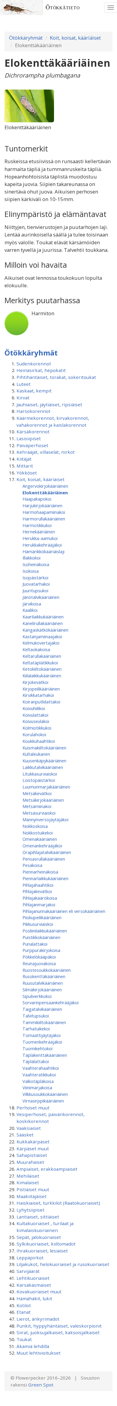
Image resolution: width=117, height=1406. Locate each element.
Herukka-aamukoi (40, 538)
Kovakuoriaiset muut (39, 1292)
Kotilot (23, 1305)
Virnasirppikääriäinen (43, 1101)
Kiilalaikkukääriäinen (41, 676)
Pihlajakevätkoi (37, 891)
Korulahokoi (34, 734)
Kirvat (22, 398)
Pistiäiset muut (32, 1189)
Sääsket (25, 1135)
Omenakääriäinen (39, 839)
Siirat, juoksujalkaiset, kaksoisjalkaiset (58, 1332)
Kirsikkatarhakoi (38, 695)
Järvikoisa (31, 604)
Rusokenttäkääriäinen (43, 976)
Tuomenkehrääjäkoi (42, 1042)
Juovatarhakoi (36, 584)
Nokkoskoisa (35, 826)
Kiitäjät (24, 459)
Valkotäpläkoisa (38, 1081)
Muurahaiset (30, 1162)
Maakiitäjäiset (31, 1196)
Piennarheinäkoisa (40, 872)
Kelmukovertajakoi (40, 643)
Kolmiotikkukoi (36, 728)
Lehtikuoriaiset (33, 1278)
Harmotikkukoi (37, 525)
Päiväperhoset (32, 445)
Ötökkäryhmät (26, 37)
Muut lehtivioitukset (38, 1353)
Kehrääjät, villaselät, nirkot (45, 452)
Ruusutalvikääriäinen (42, 983)
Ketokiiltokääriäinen (42, 669)
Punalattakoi (34, 944)
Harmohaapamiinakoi (43, 512)
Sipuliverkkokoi (37, 996)
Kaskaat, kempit (34, 391)
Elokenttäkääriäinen (45, 493)
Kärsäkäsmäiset (33, 1285)
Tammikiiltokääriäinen (44, 1022)
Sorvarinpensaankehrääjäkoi (50, 1002)
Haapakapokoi (36, 499)
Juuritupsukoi (35, 590)
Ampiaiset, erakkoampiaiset (46, 1169)
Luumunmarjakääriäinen (46, 787)
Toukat (24, 1339)
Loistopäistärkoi (38, 780)
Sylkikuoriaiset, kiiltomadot (46, 1244)
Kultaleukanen (36, 754)
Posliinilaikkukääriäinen (44, 931)
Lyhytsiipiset (30, 1210)
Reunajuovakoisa (39, 963)
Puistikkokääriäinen (41, 937)
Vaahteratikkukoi (39, 1075)
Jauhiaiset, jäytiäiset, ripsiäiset (49, 404)
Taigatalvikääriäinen (42, 1009)
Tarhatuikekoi (36, 1029)
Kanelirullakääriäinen (42, 623)
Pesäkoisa (32, 865)
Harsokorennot (33, 411)
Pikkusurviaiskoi (37, 924)
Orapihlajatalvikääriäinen (46, 852)
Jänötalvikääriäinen (40, 597)
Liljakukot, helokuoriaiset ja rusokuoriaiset (62, 1264)
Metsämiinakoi (36, 806)
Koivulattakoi (35, 715)
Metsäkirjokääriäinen (43, 800)
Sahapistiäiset (31, 1155)
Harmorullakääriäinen (43, 519)
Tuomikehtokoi (37, 1048)
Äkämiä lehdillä (32, 1346)
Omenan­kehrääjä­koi (42, 846)
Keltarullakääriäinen (41, 656)
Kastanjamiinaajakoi (42, 636)
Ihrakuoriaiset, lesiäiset (42, 1251)
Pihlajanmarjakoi (38, 904)
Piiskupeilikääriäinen (42, 917)
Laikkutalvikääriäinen (42, 767)
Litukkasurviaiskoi (39, 774)
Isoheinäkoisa (35, 564)
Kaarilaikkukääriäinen (43, 617)
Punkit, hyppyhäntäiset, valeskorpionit (59, 1326)
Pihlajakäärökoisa (39, 898)
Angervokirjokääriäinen (45, 486)
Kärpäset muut (32, 1148)
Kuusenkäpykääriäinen (44, 761)
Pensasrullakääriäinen (43, 859)
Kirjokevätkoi (35, 682)
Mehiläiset (27, 1176)
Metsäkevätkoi (37, 793)
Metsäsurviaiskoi (39, 813)
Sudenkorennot (33, 364)
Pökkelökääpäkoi (39, 957)
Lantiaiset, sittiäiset (37, 1217)
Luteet (23, 384)
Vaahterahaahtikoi (40, 1068)
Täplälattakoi (35, 1061)
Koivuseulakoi (35, 721)
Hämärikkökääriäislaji (43, 551)
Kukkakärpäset (33, 1142)
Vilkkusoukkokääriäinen (45, 1094)
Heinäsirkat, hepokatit (41, 370)
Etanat (23, 1312)
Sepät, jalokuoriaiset (38, 1237)
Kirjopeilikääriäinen (41, 689)
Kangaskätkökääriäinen (45, 630)
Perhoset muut (33, 1108)
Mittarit (24, 466)
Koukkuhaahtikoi (38, 741)
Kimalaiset (27, 1182)
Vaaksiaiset (28, 1128)
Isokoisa (30, 571)
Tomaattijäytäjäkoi (41, 1035)
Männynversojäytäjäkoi (45, 819)
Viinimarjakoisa (37, 1087)
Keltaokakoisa (36, 649)
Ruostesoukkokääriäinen (46, 970)
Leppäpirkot (30, 1258)
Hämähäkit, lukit (34, 1298)
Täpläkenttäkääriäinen (44, 1055)
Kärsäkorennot (33, 432)
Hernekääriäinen (38, 532)
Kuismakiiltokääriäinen (44, 748)
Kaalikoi (30, 610)
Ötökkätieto (63, 7)
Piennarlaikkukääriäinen (45, 878)
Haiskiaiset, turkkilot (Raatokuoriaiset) (58, 1203)
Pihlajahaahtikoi (37, 885)
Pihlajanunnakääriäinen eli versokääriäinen (63, 911)
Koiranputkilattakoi (41, 702)
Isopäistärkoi (35, 578)
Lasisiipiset (28, 438)
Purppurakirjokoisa (41, 950)
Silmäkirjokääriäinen (42, 990)
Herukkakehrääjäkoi (42, 545)
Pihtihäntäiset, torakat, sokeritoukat (56, 377)
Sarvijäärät (28, 1271)
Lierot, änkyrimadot (37, 1319)
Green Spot (40, 1385)
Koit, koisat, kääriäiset (75, 37)
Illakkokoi (31, 558)
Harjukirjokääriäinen (42, 505)
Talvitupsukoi (35, 1016)
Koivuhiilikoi (33, 708)
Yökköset (26, 473)
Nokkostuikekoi (37, 833)
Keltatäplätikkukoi (40, 663)
